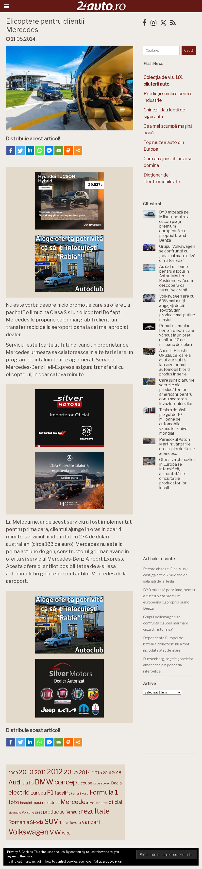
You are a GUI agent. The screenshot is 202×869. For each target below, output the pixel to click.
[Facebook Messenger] (49, 150)
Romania (18, 822)
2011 (40, 772)
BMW (44, 782)
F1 (50, 792)
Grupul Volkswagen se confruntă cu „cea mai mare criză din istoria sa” (165, 623)
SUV (51, 821)
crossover (101, 783)
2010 (26, 772)
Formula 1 (103, 792)
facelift (62, 793)
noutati (102, 803)
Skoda (36, 822)
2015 (97, 772)
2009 (13, 772)
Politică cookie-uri (107, 861)
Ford (85, 793)
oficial (115, 802)
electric (18, 792)
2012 (55, 772)
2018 (116, 772)
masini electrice (46, 802)
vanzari (91, 822)
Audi (15, 782)
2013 (71, 772)
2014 (85, 772)
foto (13, 802)
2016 (107, 773)
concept (67, 782)
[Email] (58, 150)
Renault (73, 812)
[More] (78, 150)
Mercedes (74, 801)
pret (38, 812)
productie (54, 812)
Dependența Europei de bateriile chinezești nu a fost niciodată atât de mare (166, 644)
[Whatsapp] (39, 150)
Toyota (75, 822)
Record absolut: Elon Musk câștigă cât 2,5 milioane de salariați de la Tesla (165, 575)
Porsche (28, 812)
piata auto (14, 812)
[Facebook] (10, 150)
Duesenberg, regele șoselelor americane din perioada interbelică (168, 665)
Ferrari (76, 793)
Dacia (116, 782)
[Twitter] (20, 150)
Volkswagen (28, 832)
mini (92, 803)
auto (28, 783)
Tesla (63, 823)
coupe (86, 782)
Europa (38, 793)
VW (55, 832)
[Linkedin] (30, 150)
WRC (66, 833)
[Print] (68, 150)
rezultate (95, 811)
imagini (26, 803)
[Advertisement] (172, 523)
